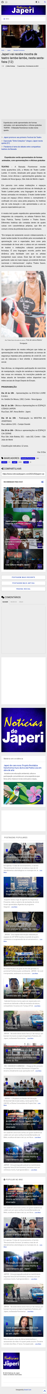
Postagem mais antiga (23, 583)
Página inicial (23, 589)
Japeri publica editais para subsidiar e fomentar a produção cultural (21, 522)
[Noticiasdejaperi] (10, 2)
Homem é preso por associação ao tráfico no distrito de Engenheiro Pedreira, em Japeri (22, 891)
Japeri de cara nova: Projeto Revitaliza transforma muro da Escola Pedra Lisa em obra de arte (22, 767)
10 (7, 1149)
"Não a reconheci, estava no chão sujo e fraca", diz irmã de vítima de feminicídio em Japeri (23, 992)
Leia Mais (14, 907)
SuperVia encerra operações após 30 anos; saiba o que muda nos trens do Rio (23, 1057)
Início (2, 50)
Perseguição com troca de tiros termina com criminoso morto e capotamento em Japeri (22, 1156)
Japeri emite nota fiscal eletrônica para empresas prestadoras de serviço (23, 960)
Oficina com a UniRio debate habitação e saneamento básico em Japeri (22, 1090)
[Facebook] (2, 2)
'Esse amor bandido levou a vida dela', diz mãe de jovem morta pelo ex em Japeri (23, 1330)
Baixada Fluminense (19, 50)
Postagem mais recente (23, 577)
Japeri (9, 50)
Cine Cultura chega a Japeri (17, 565)
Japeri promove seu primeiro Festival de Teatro (22, 137)
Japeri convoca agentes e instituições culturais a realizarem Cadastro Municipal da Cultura (23, 541)
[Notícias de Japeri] (23, 14)
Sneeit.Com (27, 1390)
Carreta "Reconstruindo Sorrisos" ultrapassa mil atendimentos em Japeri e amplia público (22, 857)
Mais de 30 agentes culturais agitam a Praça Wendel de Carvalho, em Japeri (21, 502)
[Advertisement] (23, 93)
